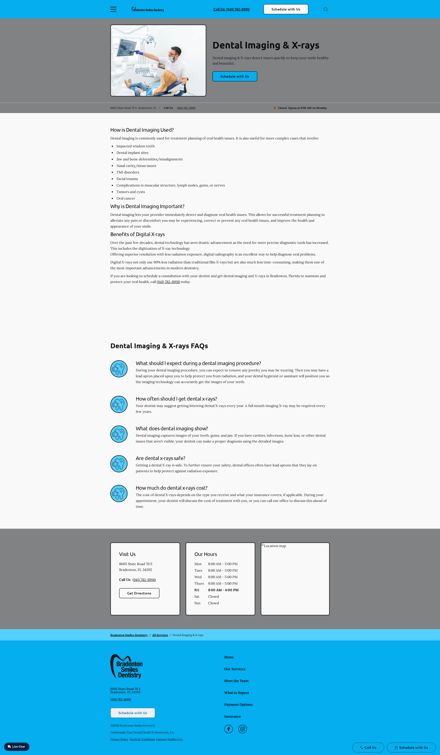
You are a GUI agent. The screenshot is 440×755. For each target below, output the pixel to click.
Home (229, 657)
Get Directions (139, 593)
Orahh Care (175, 739)
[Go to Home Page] (148, 9)
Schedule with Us (286, 9)
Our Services (235, 669)
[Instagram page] (242, 729)
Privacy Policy (119, 739)
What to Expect (236, 692)
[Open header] (114, 9)
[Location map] (295, 579)
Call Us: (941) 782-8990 (231, 9)
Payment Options (238, 704)
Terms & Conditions (142, 739)
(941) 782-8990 (186, 108)
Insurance (232, 716)
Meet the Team (236, 681)
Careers (161, 739)
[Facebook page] (228, 729)
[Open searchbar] (326, 9)
